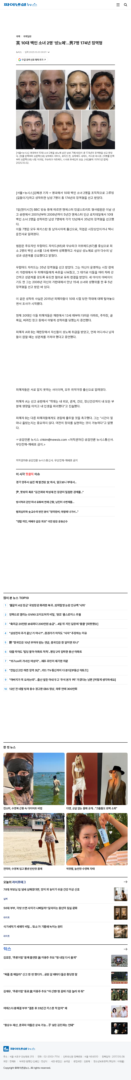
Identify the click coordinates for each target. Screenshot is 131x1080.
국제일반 (27, 36)
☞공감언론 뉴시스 (27, 439)
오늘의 (14, 882)
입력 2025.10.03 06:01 (36, 52)
